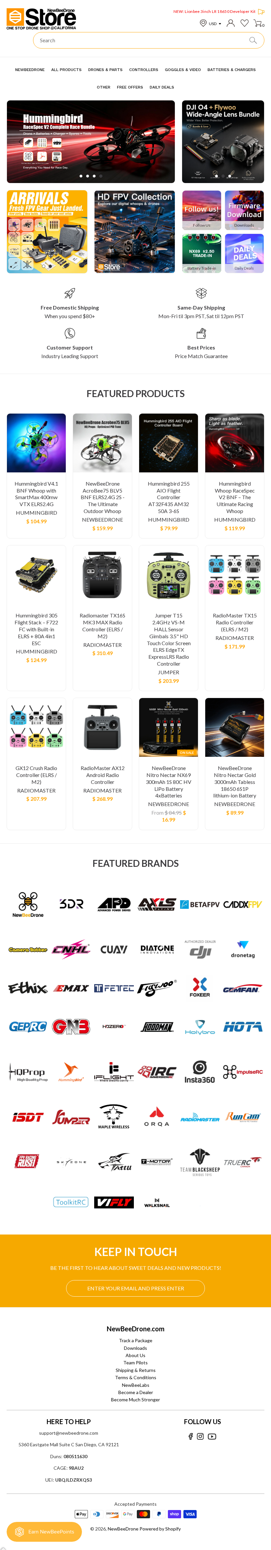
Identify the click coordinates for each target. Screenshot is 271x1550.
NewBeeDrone (102, 519)
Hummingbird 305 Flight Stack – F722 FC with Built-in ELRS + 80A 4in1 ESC (36, 629)
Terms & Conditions (135, 1377)
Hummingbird (36, 512)
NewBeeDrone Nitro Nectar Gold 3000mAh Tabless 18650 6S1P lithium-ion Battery (234, 781)
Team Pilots (135, 1362)
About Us (135, 1355)
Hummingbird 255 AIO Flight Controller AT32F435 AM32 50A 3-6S (169, 497)
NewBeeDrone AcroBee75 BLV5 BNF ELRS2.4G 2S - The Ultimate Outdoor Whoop (103, 497)
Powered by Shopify (160, 1529)
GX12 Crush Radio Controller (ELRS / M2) (36, 775)
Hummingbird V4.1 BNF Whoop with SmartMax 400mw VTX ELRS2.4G (36, 493)
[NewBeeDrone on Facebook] (190, 1436)
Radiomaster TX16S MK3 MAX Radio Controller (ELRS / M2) (102, 625)
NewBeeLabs (135, 1385)
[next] (160, 142)
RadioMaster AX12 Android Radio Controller (103, 775)
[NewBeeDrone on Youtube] (212, 1436)
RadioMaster (102, 645)
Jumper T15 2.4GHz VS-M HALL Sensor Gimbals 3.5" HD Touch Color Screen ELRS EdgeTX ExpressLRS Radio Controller (169, 639)
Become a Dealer (135, 1392)
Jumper (168, 672)
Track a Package (135, 1340)
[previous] (21, 142)
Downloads (135, 1348)
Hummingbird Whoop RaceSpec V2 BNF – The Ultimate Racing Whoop (235, 497)
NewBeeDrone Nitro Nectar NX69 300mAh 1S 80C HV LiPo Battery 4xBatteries (168, 781)
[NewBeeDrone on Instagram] (200, 1436)
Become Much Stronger (135, 1399)
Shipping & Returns (136, 1370)
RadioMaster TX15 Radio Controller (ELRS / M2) (235, 622)
